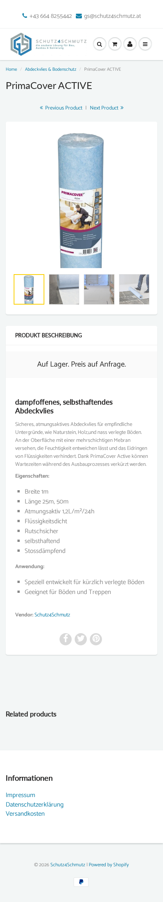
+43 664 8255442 (51, 16)
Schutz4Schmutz (52, 615)
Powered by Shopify (109, 865)
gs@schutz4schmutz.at (112, 16)
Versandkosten (25, 813)
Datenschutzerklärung (35, 804)
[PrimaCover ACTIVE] (81, 199)
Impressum (20, 795)
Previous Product (63, 108)
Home (11, 69)
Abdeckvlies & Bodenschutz (50, 69)
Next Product (104, 108)
